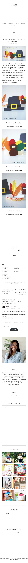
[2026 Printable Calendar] (20, 495)
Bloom (16, 559)
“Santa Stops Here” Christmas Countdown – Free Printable (20, 292)
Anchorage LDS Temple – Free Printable (7, 291)
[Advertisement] (14, 14)
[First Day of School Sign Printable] (8, 457)
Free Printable (18, 282)
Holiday (4, 282)
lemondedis (9, 306)
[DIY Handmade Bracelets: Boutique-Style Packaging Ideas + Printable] (20, 483)
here (21, 122)
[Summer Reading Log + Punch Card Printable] (8, 470)
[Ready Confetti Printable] (20, 470)
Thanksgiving (9, 282)
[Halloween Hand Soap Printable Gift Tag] (8, 483)
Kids (11, 283)
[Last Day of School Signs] (20, 457)
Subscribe (14, 329)
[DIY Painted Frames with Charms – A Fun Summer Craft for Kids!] (8, 495)
